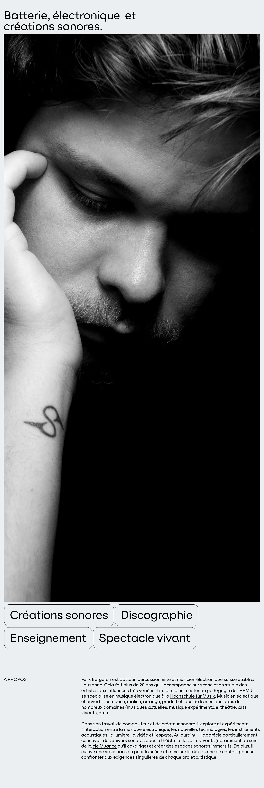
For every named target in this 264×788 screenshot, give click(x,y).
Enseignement (48, 637)
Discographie (157, 615)
